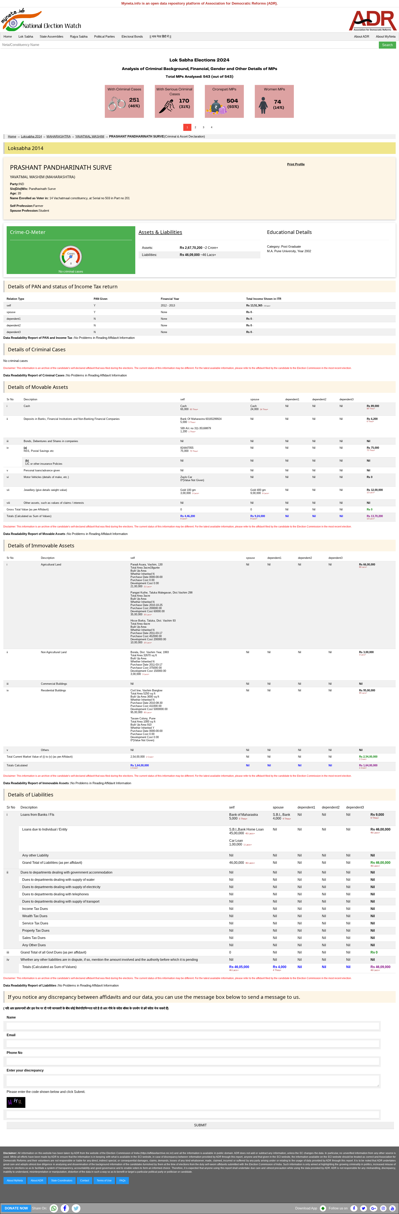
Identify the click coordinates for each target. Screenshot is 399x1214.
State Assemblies (51, 36)
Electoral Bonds (132, 36)
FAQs (122, 1180)
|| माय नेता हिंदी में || (160, 36)
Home (8, 36)
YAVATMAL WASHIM (89, 136)
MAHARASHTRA (58, 136)
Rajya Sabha (78, 36)
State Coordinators (61, 1180)
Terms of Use (104, 1180)
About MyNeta (385, 36)
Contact (84, 1180)
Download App (306, 1208)
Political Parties (104, 36)
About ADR (361, 36)
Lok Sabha (25, 36)
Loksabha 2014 (31, 136)
